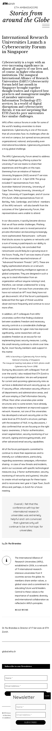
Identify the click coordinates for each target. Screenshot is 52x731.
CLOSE (47, 696)
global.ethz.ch (9, 651)
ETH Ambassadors (26, 7)
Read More (21, 610)
